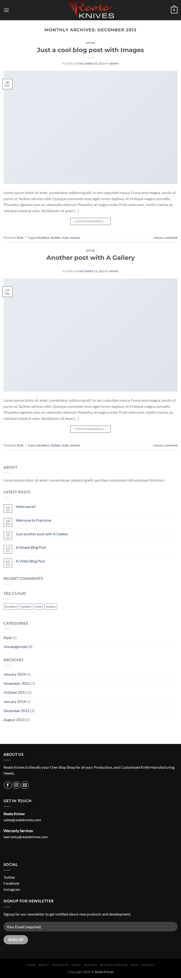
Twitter (9, 877)
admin (114, 63)
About (44, 965)
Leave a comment (165, 237)
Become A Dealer (114, 965)
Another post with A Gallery (90, 257)
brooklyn (43, 237)
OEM (133, 965)
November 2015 (17, 683)
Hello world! (26, 506)
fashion (56, 237)
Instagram (12, 889)
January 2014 (15, 701)
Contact (147, 965)
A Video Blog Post (30, 561)
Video (76, 965)
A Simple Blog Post (31, 547)
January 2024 (15, 674)
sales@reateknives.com (22, 819)
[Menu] (6, 10)
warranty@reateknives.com (26, 836)
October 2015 (15, 692)
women (75, 237)
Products (60, 965)
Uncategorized (15, 646)
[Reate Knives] (90, 10)
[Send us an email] (25, 785)
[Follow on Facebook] (8, 785)
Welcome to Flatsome (33, 520)
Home (31, 965)
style (65, 237)
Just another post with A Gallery (42, 534)
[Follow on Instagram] (16, 785)
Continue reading (90, 221)
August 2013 (14, 719)
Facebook (11, 883)
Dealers (90, 965)
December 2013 (16, 710)
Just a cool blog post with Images (90, 50)
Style (90, 43)
